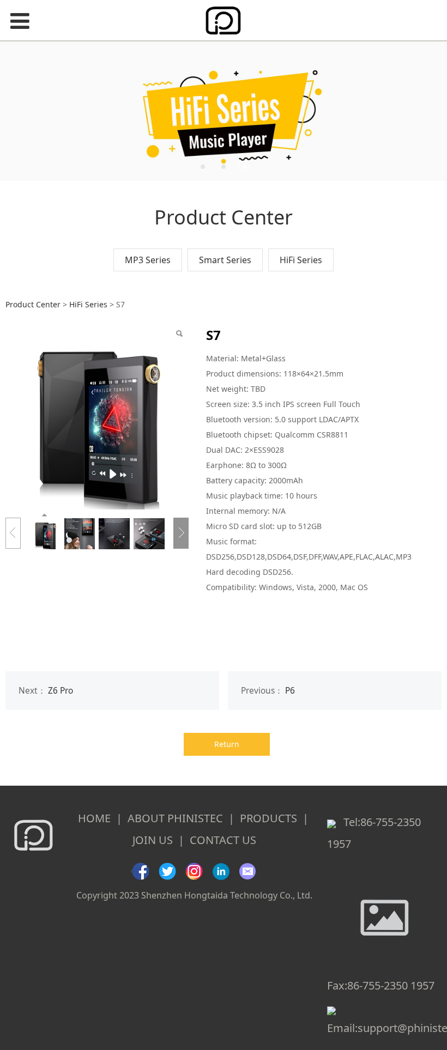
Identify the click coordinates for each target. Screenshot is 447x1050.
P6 (290, 690)
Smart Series (225, 260)
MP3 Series (148, 260)
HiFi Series (301, 260)
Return (226, 744)
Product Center (33, 304)
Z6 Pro (60, 690)
